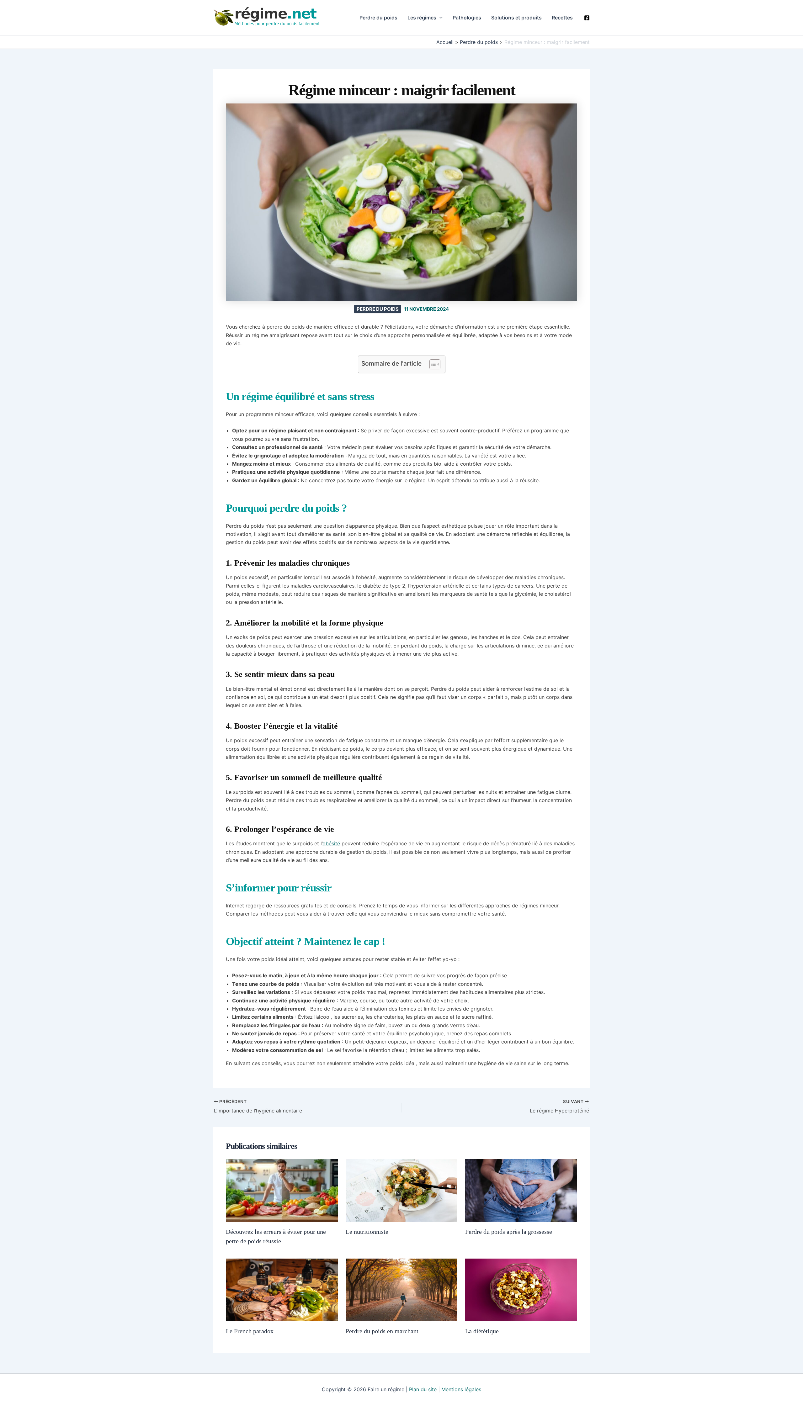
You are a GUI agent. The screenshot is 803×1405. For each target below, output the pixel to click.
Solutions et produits (516, 17)
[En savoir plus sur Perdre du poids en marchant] (402, 1289)
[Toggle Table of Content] (432, 364)
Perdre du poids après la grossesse (508, 1231)
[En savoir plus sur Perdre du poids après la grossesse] (521, 1190)
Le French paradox (250, 1331)
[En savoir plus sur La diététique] (521, 1289)
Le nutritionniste (367, 1231)
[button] (439, 17)
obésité (331, 843)
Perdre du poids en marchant (382, 1331)
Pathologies (467, 17)
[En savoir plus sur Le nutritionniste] (402, 1190)
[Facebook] (587, 18)
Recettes (562, 17)
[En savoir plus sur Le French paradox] (282, 1289)
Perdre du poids (378, 17)
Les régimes (421, 17)
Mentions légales (461, 1389)
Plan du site (423, 1389)
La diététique (482, 1331)
